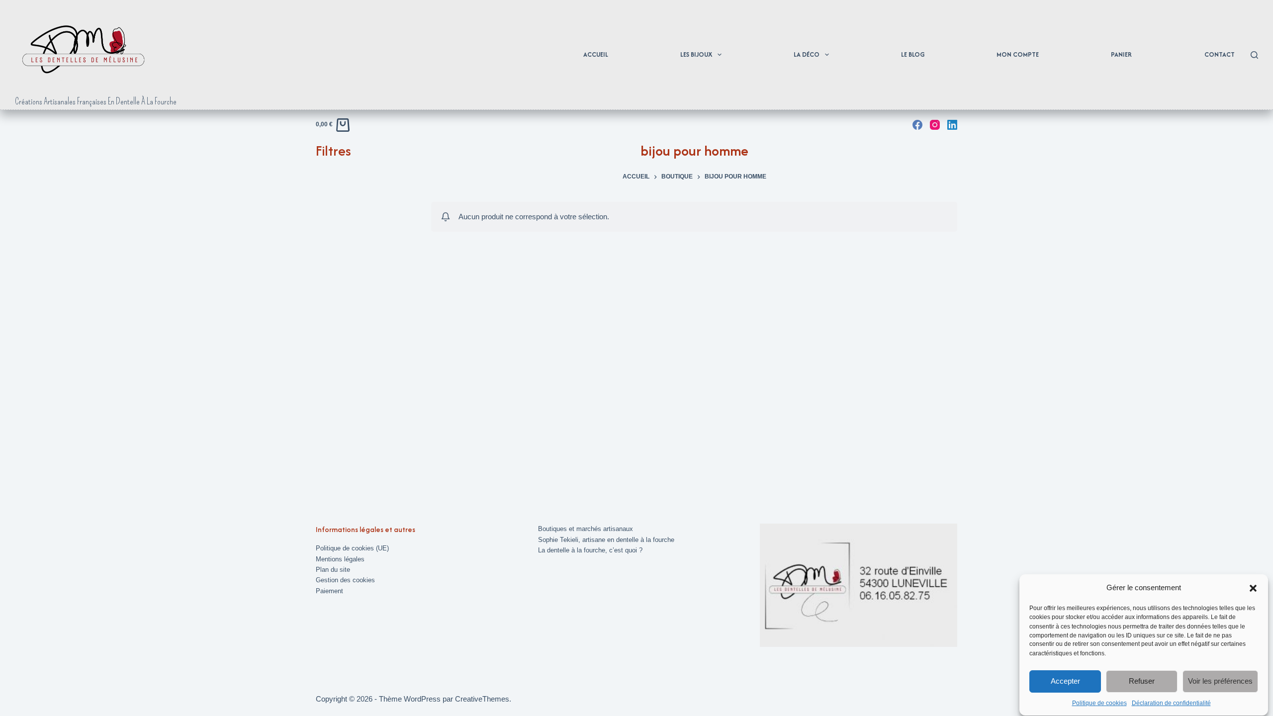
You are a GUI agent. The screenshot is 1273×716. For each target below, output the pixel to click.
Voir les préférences (1220, 681)
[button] (1253, 588)
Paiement (329, 591)
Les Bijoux (696, 54)
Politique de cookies (1099, 703)
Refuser (1142, 681)
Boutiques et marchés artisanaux (585, 529)
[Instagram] (935, 125)
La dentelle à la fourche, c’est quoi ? (590, 550)
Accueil (595, 54)
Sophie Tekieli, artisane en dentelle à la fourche (606, 539)
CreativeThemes (482, 699)
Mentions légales (340, 559)
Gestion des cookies (345, 580)
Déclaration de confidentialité (1171, 703)
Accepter (1065, 681)
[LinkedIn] (952, 125)
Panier (1121, 54)
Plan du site (333, 569)
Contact (1219, 54)
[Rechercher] (1254, 55)
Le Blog (912, 54)
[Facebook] (917, 125)
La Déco (806, 54)
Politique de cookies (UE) (352, 548)
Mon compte (1018, 54)
